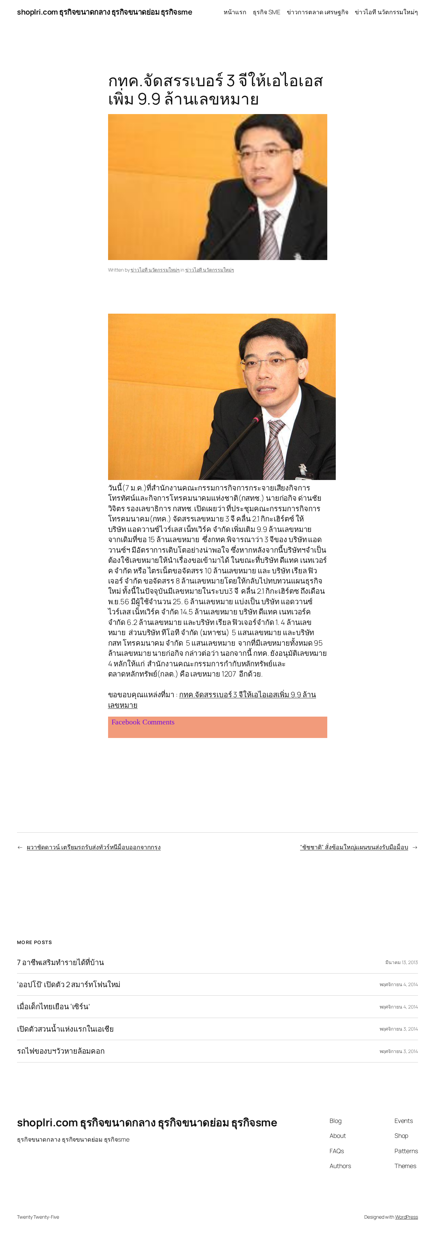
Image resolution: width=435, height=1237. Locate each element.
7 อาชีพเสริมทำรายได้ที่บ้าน (60, 962)
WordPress (406, 1217)
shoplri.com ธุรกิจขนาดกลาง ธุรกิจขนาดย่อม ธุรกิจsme (104, 12)
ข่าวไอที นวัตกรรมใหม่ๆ (154, 269)
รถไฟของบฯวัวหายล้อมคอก (61, 1051)
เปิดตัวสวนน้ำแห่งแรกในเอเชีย (65, 1029)
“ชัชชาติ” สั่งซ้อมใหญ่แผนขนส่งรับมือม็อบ (354, 847)
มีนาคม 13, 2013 (401, 962)
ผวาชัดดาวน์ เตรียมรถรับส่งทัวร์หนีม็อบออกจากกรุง (94, 847)
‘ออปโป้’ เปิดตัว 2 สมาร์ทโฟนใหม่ (68, 984)
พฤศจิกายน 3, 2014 (399, 1029)
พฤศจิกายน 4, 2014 (399, 984)
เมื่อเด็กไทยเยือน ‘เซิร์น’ (53, 1006)
